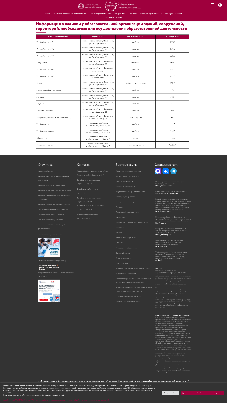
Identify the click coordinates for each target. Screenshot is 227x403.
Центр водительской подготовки (51, 214)
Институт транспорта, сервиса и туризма (54, 190)
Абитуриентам (119, 13)
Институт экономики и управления (51, 185)
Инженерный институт (46, 171)
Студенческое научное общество (128, 296)
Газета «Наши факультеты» (126, 238)
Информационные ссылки (126, 273)
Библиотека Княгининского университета (132, 222)
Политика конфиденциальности (50, 220)
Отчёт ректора (122, 263)
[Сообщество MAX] (158, 171)
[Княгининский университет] (110, 6)
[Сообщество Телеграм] (173, 171)
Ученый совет (121, 217)
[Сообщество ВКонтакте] (165, 171)
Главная (47, 13)
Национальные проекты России (50, 235)
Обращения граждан (113, 17)
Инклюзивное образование (126, 248)
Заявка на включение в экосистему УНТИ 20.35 (134, 268)
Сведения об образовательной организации (70, 13)
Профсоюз (120, 227)
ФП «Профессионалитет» (101, 13)
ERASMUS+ (120, 243)
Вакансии (119, 232)
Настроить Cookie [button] (171, 393)
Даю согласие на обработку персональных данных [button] (202, 393)
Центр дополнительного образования (53, 209)
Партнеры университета (125, 197)
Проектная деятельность (125, 186)
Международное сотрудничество (129, 202)
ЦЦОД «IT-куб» (167, 13)
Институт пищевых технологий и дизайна (54, 204)
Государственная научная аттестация (130, 191)
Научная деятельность (124, 181)
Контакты (179, 13)
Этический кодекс (123, 253)
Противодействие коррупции (127, 212)
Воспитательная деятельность (127, 176)
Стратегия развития (123, 258)
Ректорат (119, 207)
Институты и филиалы (148, 13)
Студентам (133, 13)
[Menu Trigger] (213, 5)
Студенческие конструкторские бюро (53, 260)
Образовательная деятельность (128, 171)
